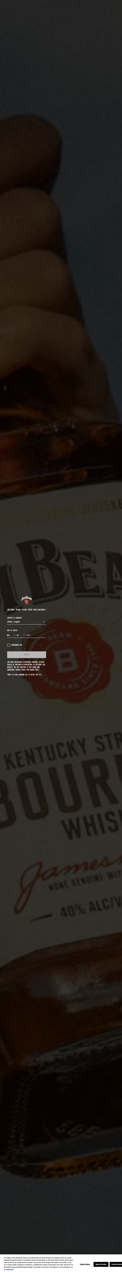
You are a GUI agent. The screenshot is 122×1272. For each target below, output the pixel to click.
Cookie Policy (34, 670)
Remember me (16, 645)
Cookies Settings (85, 1264)
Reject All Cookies (101, 1264)
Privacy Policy (20, 670)
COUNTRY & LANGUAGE (14, 618)
